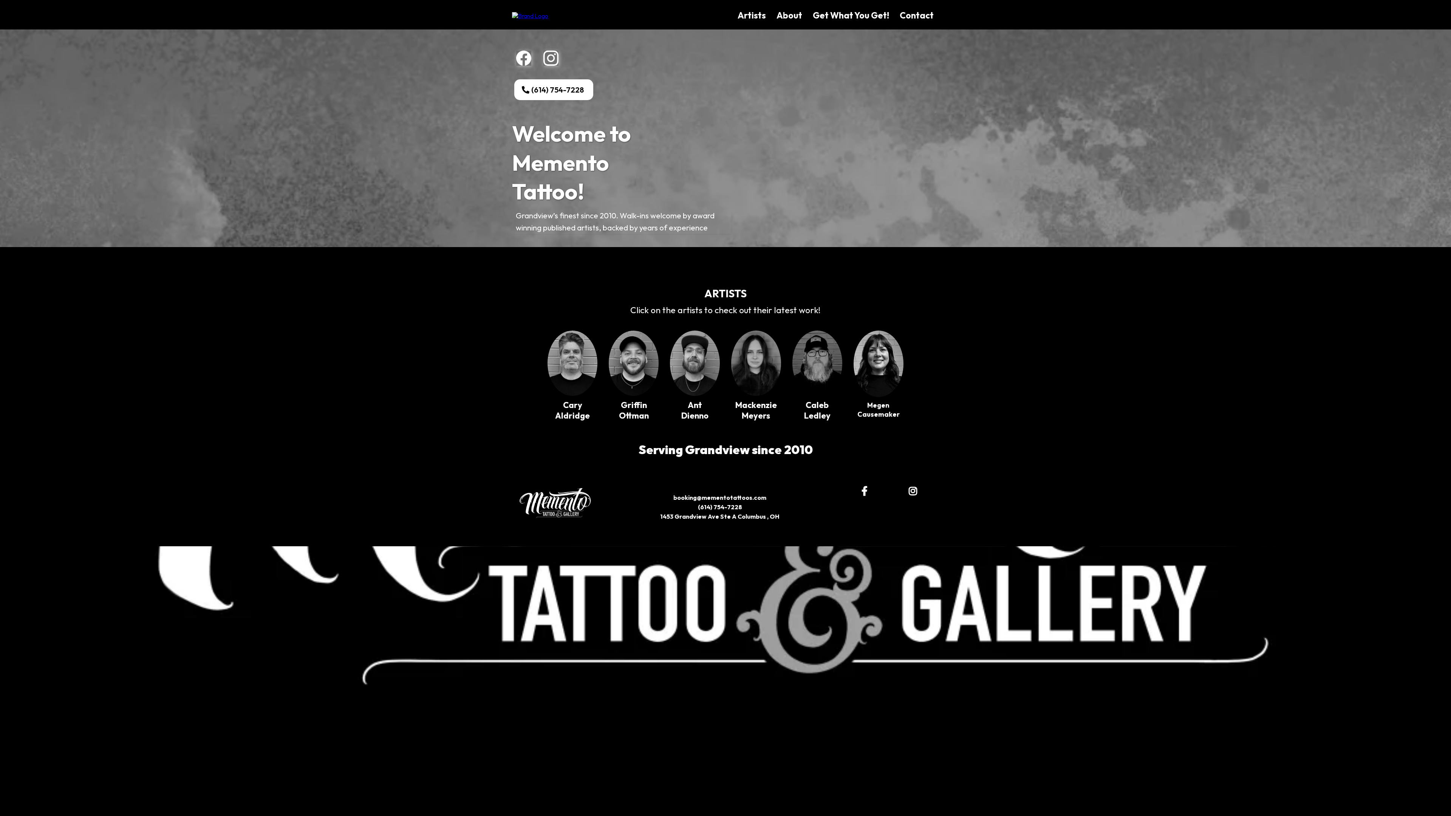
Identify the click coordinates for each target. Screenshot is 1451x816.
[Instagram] (551, 58)
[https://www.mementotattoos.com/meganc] (878, 364)
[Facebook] (523, 58)
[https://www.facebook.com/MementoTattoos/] (866, 491)
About (789, 15)
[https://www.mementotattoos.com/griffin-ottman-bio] (634, 363)
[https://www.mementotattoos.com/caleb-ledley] (817, 363)
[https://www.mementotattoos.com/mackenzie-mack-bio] (756, 363)
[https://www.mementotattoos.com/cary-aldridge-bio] (572, 363)
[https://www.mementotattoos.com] (530, 15)
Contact (917, 15)
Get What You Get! (851, 15)
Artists (752, 15)
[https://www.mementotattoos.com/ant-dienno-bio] (695, 363)
